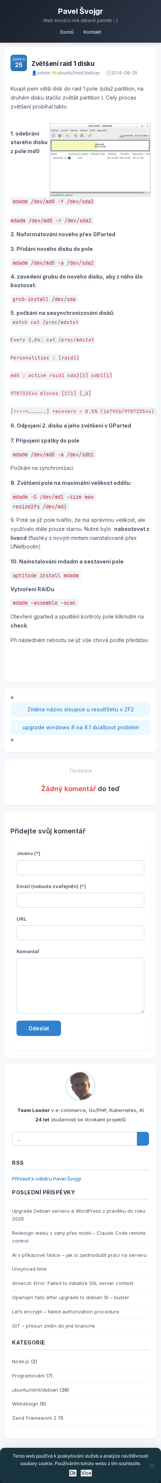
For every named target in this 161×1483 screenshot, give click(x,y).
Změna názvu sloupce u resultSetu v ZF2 (80, 709)
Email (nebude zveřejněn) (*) (51, 886)
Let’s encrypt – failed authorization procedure (65, 1312)
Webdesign (25, 1404)
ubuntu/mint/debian (78, 73)
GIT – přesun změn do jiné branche (53, 1326)
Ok (73, 1473)
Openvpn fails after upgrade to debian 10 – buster (70, 1297)
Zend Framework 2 (34, 1418)
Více (86, 1473)
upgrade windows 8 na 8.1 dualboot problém (80, 727)
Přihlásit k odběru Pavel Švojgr (47, 1179)
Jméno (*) (28, 853)
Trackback (80, 771)
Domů (67, 32)
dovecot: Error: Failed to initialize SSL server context (72, 1283)
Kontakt (92, 32)
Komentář (27, 951)
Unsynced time (29, 1269)
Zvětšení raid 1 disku (63, 63)
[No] (151, 1465)
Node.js (20, 1361)
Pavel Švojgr (80, 11)
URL (21, 919)
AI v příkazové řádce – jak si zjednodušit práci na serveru (79, 1255)
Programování (28, 1376)
